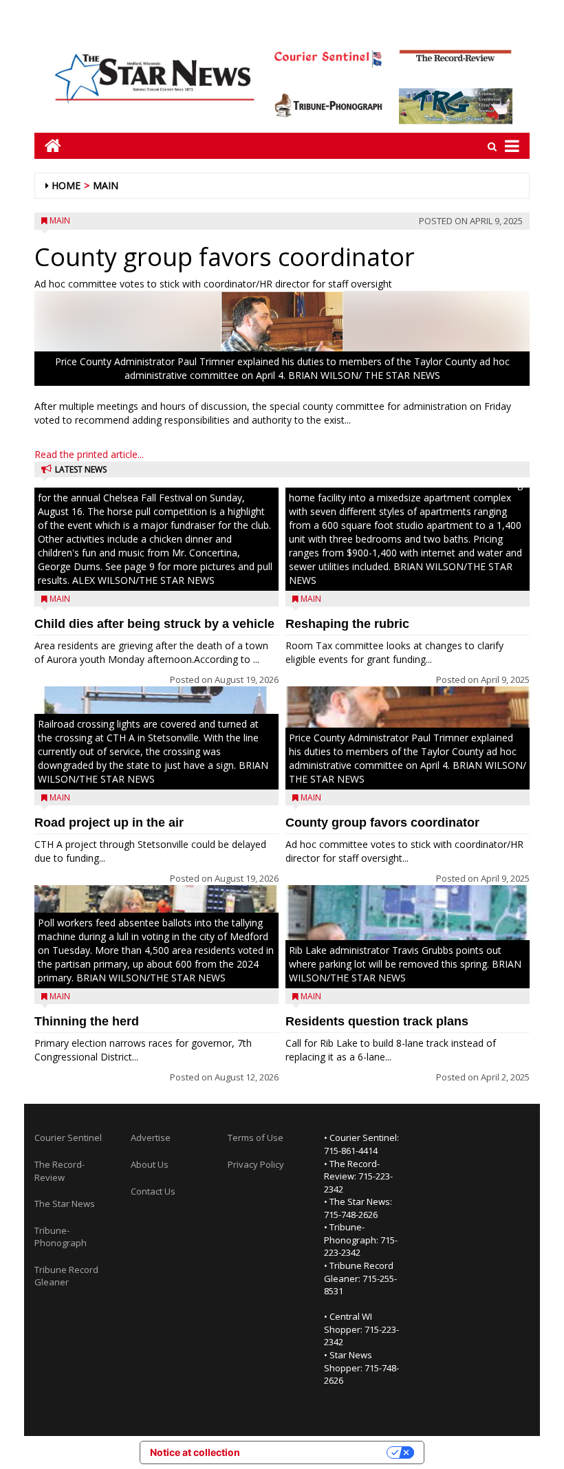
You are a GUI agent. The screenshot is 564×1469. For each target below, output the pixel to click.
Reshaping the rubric (347, 624)
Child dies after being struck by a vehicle (154, 624)
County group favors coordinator (382, 822)
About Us (150, 1164)
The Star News (64, 1203)
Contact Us (153, 1191)
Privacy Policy (256, 1164)
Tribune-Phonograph (60, 1237)
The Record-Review (59, 1171)
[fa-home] (47, 145)
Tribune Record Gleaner (66, 1276)
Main (105, 185)
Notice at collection (195, 1452)
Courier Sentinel (68, 1137)
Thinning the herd (86, 1021)
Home (66, 185)
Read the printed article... (89, 454)
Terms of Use (255, 1137)
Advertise (151, 1137)
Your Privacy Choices (319, 1452)
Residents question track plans (376, 1021)
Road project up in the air (109, 822)
